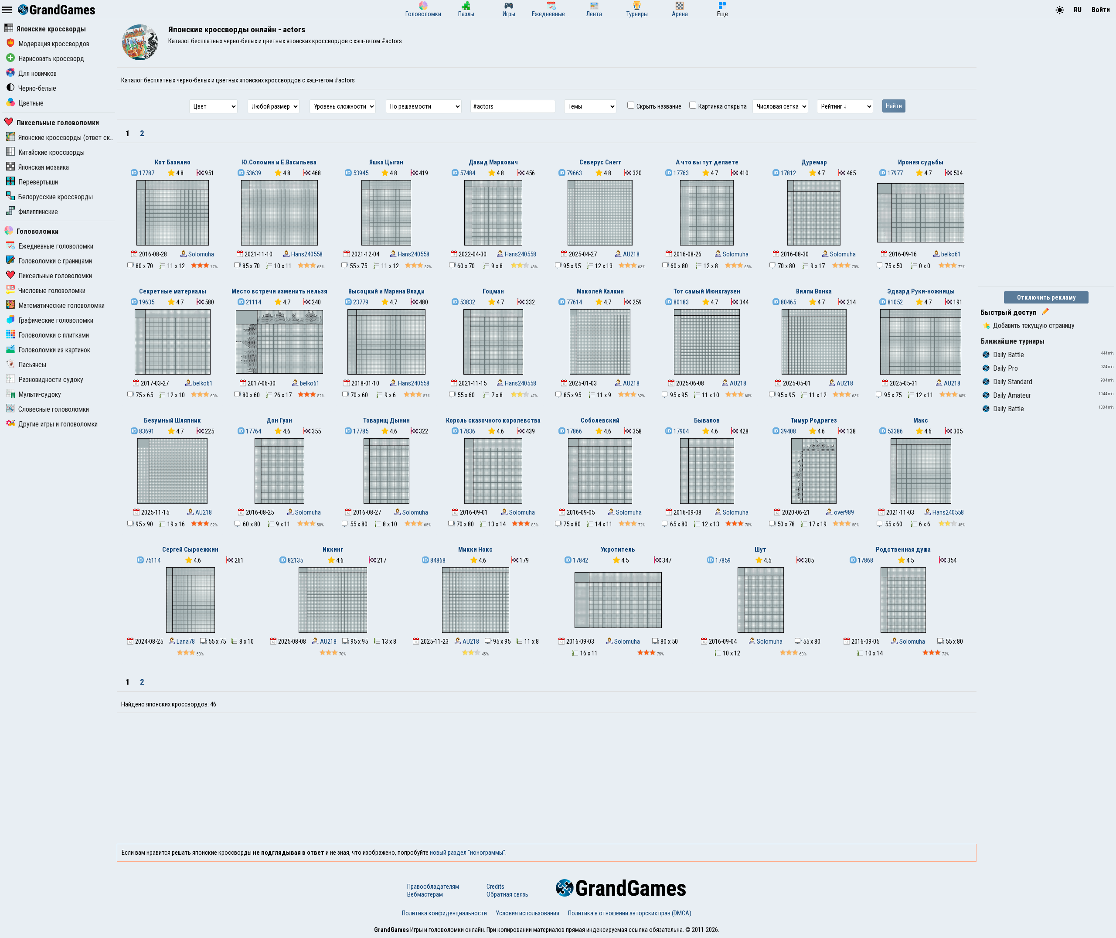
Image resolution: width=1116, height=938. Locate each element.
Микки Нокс (475, 549)
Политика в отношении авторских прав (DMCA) (629, 913)
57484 (467, 173)
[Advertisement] (546, 778)
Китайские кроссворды (51, 152)
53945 (360, 173)
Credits (495, 886)
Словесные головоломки (53, 409)
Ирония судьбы (920, 162)
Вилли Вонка (814, 291)
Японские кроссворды (51, 29)
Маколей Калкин (600, 291)
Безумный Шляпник (172, 420)
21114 (253, 302)
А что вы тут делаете (707, 162)
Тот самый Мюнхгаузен (707, 291)
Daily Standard (1012, 382)
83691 (146, 431)
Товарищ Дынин (386, 420)
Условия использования (527, 913)
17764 (253, 431)
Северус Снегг (600, 162)
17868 (865, 560)
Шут (760, 549)
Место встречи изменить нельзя (279, 291)
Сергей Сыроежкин (190, 549)
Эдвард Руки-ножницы (921, 291)
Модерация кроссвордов (53, 44)
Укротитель (618, 549)
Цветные (31, 103)
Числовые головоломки (51, 291)
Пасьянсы (32, 365)
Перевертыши (38, 182)
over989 (843, 512)
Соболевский (600, 420)
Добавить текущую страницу (1034, 325)
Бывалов (707, 420)
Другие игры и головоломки (58, 424)
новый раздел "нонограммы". (468, 852)
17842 (580, 560)
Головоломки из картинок (54, 350)
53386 (894, 431)
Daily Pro (1005, 368)
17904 (680, 431)
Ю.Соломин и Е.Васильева (279, 162)
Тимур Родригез (814, 420)
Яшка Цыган (386, 162)
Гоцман (493, 291)
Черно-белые (37, 88)
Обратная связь (507, 894)
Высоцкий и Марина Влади (386, 291)
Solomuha (200, 254)
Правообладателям (433, 886)
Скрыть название (658, 106)
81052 (894, 302)
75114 (152, 560)
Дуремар (814, 162)
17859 (722, 560)
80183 (680, 302)
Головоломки (37, 231)
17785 (360, 431)
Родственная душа (903, 549)
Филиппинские (38, 212)
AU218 (631, 254)
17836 (467, 431)
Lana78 (185, 641)
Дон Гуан (279, 420)
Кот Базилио (173, 162)
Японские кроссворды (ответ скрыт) (70, 137)
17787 (146, 173)
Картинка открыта (722, 106)
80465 (787, 302)
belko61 (950, 254)
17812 (787, 173)
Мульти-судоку (39, 394)
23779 (360, 302)
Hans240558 (306, 254)
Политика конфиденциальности (444, 913)
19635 (146, 302)
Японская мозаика (43, 167)
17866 (573, 431)
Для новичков (37, 73)
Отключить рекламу (1046, 297)
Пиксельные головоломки (58, 123)
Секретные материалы (172, 291)
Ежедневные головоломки (55, 246)
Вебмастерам (425, 894)
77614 (573, 302)
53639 (253, 173)
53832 (467, 302)
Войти (1101, 10)
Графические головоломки (55, 320)
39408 (787, 431)
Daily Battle (1008, 355)
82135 (294, 560)
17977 (894, 173)
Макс (920, 420)
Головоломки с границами (55, 261)
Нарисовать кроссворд (51, 59)
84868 (437, 560)
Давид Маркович (493, 162)
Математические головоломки (61, 305)
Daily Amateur (1012, 395)
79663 (573, 173)
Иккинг (333, 549)
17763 (680, 173)
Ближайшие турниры (1013, 341)
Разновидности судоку (50, 379)
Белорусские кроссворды (55, 197)
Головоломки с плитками (53, 335)
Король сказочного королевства (493, 420)
